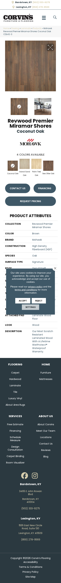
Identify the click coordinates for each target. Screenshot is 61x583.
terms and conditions (26, 289)
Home (6, 28)
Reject (38, 300)
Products (37, 28)
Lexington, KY (23, 7)
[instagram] (34, 476)
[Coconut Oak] (13, 166)
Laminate (26, 28)
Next (56, 105)
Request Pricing (30, 201)
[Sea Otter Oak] (48, 166)
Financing (44, 188)
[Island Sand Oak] (24, 164)
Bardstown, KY (23, 2)
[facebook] (24, 476)
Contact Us (17, 188)
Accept (23, 300)
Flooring (15, 28)
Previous (5, 105)
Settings (30, 307)
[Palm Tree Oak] (36, 164)
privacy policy (35, 286)
